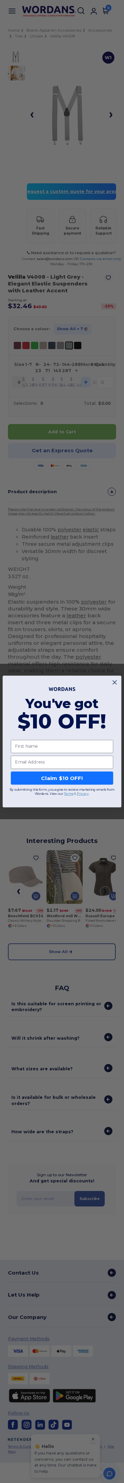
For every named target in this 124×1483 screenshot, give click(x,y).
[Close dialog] (114, 682)
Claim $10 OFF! (62, 778)
